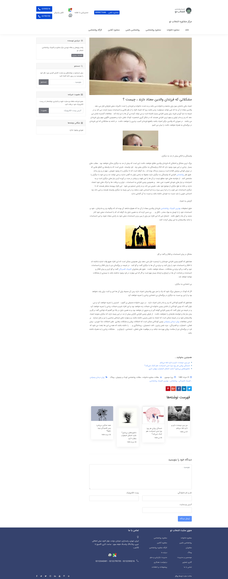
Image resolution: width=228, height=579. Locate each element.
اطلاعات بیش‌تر (77, 55)
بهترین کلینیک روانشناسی (170, 208)
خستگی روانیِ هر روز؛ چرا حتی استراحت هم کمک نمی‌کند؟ (167, 365)
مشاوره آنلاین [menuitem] (114, 30)
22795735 (45, 16)
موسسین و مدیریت (184, 557)
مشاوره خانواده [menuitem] (173, 30)
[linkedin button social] (55, 576)
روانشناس (180, 174)
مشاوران (189, 547)
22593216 (45, 8)
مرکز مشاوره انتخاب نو (180, 22)
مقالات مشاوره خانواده (150, 377)
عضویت (44, 110)
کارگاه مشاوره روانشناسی (158, 547)
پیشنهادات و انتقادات (159, 567)
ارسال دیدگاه (185, 518)
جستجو (44, 81)
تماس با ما (188, 567)
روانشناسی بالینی (185, 542)
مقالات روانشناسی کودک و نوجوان (128, 377)
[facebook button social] (36, 576)
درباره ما (164, 552)
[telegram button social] (41, 576)
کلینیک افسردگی (125, 269)
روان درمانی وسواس (171, 321)
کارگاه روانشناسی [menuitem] (95, 30)
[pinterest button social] (64, 576)
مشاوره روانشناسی (160, 538)
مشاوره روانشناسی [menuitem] (153, 30)
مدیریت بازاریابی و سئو (158, 557)
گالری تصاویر (187, 562)
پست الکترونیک (132, 492)
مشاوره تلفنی (107, 12)
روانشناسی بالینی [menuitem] (133, 30)
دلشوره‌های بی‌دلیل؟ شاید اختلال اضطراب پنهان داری (169, 368)
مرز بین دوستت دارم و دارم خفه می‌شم (175, 362)
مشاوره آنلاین (162, 542)
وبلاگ (112, 377)
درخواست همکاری (160, 562)
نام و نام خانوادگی (185, 492)
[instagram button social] (50, 576)
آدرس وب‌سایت (186, 504)
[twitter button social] (46, 576)
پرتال (176, 576)
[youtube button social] (59, 576)
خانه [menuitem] (187, 30)
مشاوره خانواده (186, 538)
